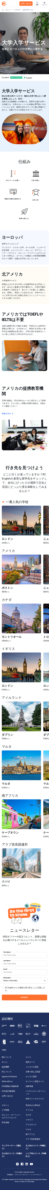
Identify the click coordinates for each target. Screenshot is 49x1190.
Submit (24, 997)
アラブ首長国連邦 (33, 1139)
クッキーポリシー (36, 1174)
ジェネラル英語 (32, 1067)
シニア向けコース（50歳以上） (36, 1154)
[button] (37, 3)
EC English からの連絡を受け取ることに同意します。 (25, 989)
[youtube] (31, 1164)
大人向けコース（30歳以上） (12, 1154)
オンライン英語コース (35, 1081)
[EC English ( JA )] (4, 3)
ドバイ (6, 881)
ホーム (4, 1062)
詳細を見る (6, 413)
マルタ (6, 783)
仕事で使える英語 (33, 1072)
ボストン (7, 587)
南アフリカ (30, 1134)
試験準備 (17, 10)
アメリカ (29, 1110)
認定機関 (5, 1067)
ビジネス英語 (31, 1076)
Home (3, 10)
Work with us (7, 1081)
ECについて (6, 1072)
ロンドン (7, 539)
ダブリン (7, 734)
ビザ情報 (6, 1110)
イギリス (29, 1120)
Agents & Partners (9, 1076)
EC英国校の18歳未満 (10, 1086)
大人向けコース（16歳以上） (36, 1146)
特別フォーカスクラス (35, 1099)
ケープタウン (10, 832)
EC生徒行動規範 (8, 1091)
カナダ (28, 1115)
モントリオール (12, 636)
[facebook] (22, 1164)
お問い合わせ (26, 3)
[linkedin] (26, 1164)
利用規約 (10, 1174)
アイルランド (31, 1124)
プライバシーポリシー (22, 1174)
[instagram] (17, 1164)
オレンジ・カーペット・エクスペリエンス (12, 1116)
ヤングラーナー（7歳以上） (11, 1146)
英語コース (9, 10)
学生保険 (5, 1122)
